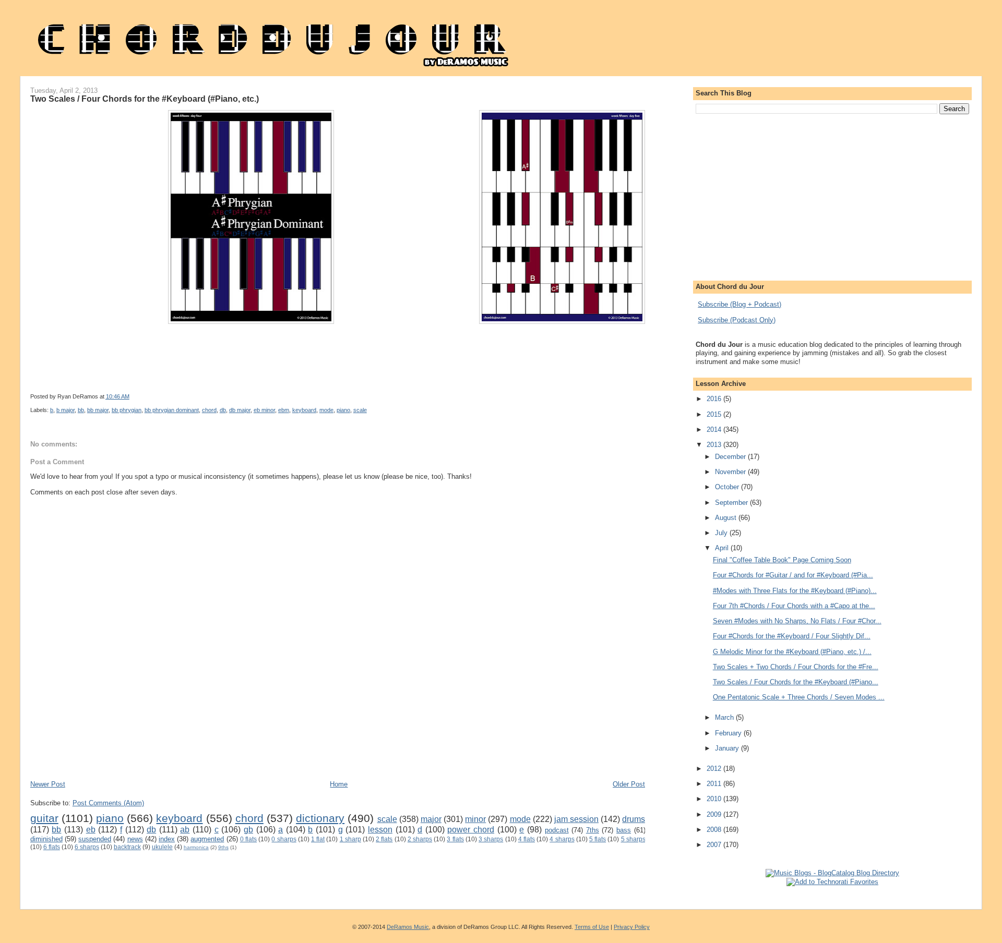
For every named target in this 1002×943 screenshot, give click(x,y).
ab (184, 829)
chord (209, 410)
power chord (470, 829)
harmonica (196, 847)
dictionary (320, 818)
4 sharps (562, 839)
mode (326, 410)
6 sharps (87, 846)
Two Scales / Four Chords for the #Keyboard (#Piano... (795, 682)
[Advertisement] (220, 748)
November (731, 472)
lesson (380, 829)
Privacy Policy (632, 927)
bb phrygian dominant (172, 410)
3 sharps (491, 839)
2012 (715, 768)
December (731, 457)
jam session (576, 819)
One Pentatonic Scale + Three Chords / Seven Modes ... (799, 697)
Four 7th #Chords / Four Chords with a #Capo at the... (794, 606)
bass (623, 830)
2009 (715, 814)
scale (360, 410)
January (728, 748)
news (135, 839)
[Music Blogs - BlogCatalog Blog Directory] (832, 873)
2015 (715, 414)
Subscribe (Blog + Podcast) (739, 304)
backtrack (127, 846)
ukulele (162, 846)
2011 (715, 784)
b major (65, 410)
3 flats (455, 839)
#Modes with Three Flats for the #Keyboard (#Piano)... (795, 591)
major (431, 819)
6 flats (51, 846)
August (726, 518)
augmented (207, 839)
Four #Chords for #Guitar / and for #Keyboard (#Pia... (793, 575)
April (723, 548)
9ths (223, 847)
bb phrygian (126, 410)
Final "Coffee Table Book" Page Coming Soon (782, 560)
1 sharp (350, 839)
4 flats (526, 839)
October (728, 487)
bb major (98, 410)
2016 (715, 399)
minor (475, 819)
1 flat (318, 839)
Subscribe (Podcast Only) (737, 320)
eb (91, 829)
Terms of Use (592, 927)
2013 (715, 445)
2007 (715, 845)
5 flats (597, 839)
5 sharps (633, 839)
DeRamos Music (408, 927)
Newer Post (47, 784)
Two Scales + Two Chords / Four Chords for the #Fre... (795, 667)
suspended (94, 839)
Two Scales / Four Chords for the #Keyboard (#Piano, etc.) (144, 98)
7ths (592, 830)
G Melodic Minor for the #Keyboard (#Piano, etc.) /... (792, 652)
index (167, 839)
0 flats (248, 839)
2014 (715, 429)
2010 (715, 799)
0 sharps (283, 839)
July (722, 533)
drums (633, 819)
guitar (44, 818)
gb (248, 829)
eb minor (264, 410)
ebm (283, 410)
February (729, 733)
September (732, 502)
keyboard (304, 410)
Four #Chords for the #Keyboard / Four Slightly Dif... (791, 636)
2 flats (384, 839)
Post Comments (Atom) (108, 803)
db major (239, 410)
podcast (557, 830)
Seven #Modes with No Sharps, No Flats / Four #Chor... (797, 621)
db (223, 410)
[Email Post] (410, 396)
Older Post (629, 784)
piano (343, 410)
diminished (46, 839)
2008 (715, 829)
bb (81, 410)
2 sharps (420, 839)
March (725, 717)
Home (339, 784)
